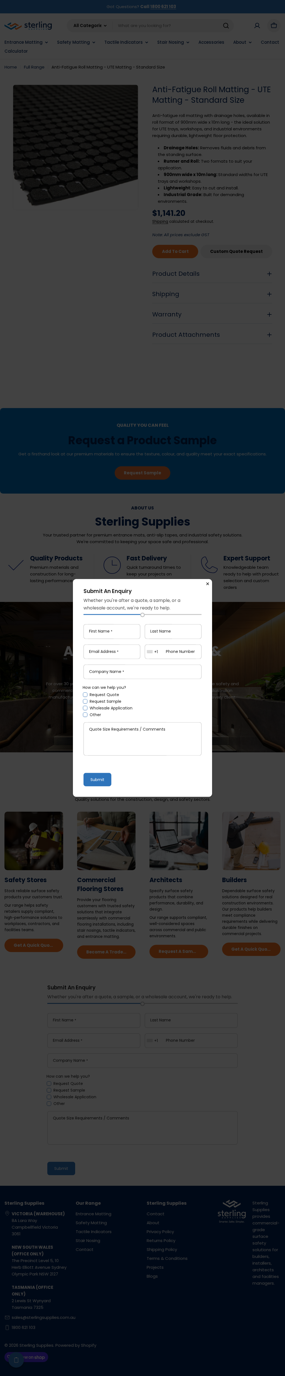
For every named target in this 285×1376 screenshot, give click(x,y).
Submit (97, 779)
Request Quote (104, 694)
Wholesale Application (111, 708)
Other (95, 715)
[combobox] (153, 651)
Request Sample (105, 701)
